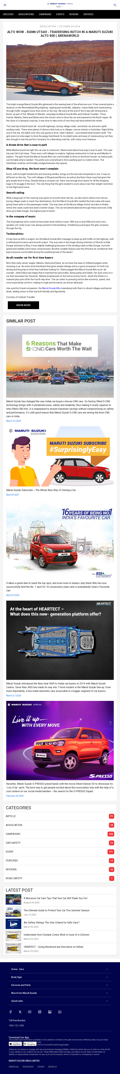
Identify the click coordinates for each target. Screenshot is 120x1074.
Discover (8, 14)
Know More (23, 305)
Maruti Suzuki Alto (51, 288)
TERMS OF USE (14, 1066)
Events (60, 14)
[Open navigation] (5, 5)
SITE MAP (41, 1066)
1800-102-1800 (16, 1025)
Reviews (73, 14)
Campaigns (45, 14)
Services (88, 14)
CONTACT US (52, 1066)
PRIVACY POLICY (28, 1066)
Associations (26, 14)
